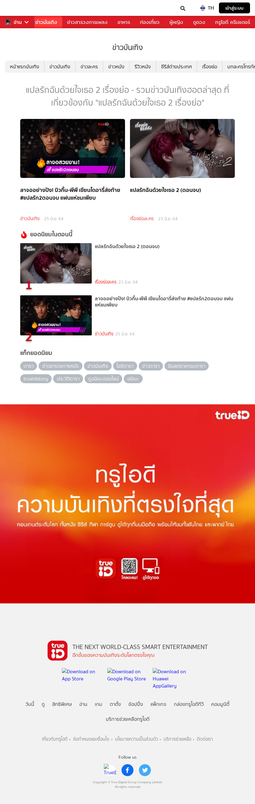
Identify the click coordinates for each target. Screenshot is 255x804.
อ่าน (18, 22)
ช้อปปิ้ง (135, 704)
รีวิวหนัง (143, 66)
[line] (110, 770)
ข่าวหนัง (116, 66)
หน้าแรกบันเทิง (24, 66)
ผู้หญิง (176, 22)
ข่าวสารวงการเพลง (87, 22)
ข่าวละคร (89, 66)
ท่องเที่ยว (150, 22)
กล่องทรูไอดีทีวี (189, 704)
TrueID (17, 8)
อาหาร (124, 22)
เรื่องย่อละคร (142, 218)
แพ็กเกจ (158, 704)
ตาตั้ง (115, 704)
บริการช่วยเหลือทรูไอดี (128, 719)
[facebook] (127, 770)
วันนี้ (30, 704)
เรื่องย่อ (209, 66)
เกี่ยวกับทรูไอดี (54, 739)
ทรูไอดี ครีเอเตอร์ (232, 22)
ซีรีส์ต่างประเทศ (176, 66)
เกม (98, 704)
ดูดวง (199, 22)
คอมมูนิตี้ (220, 704)
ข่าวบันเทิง (46, 22)
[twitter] (145, 770)
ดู (43, 704)
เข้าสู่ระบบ (234, 7)
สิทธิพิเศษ (62, 704)
